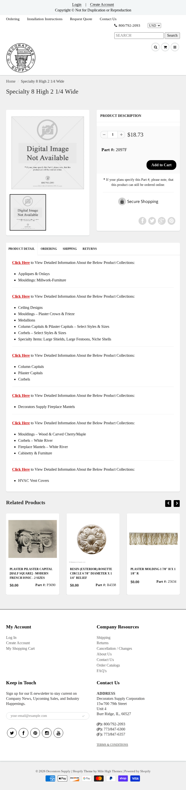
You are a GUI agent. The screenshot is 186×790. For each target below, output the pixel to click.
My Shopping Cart (20, 648)
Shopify (78, 771)
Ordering (13, 19)
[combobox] (139, 35)
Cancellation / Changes (114, 648)
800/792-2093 (129, 25)
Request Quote (81, 19)
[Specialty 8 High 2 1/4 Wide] (48, 153)
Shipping (103, 637)
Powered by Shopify (137, 771)
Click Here (21, 296)
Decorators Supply (58, 771)
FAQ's (102, 671)
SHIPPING (70, 249)
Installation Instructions (44, 19)
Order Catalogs (108, 665)
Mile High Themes (110, 771)
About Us (104, 654)
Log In (11, 637)
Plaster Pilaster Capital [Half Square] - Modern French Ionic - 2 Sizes (31, 573)
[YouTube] (58, 733)
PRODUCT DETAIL (21, 249)
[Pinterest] (35, 733)
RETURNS (90, 249)
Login (76, 4)
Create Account (102, 4)
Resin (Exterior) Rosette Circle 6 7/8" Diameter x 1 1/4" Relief (91, 573)
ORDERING (49, 249)
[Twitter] (12, 733)
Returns (102, 643)
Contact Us (108, 19)
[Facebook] (23, 733)
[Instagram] (47, 733)
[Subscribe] (83, 716)
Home (11, 81)
